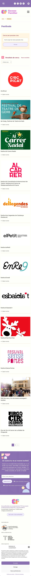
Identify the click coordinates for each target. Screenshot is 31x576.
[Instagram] (18, 4)
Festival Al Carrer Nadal (8, 151)
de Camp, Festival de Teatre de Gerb (12, 121)
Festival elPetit (5, 247)
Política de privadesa (19, 574)
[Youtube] (21, 4)
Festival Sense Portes (7, 368)
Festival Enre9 (5, 277)
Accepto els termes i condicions (22, 481)
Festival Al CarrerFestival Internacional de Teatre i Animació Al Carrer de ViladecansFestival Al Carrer (14, 183)
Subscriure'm (7, 481)
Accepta (15, 563)
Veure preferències (15, 571)
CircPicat (4, 91)
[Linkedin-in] (24, 4)
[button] (29, 547)
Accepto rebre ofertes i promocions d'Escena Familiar (16, 485)
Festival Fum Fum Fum (8, 338)
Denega (15, 567)
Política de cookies (10, 574)
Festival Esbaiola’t (6, 308)
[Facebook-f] (15, 4)
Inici (3, 18)
